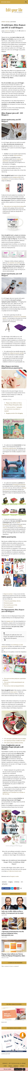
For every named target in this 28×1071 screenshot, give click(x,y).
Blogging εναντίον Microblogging (14, 413)
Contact (16, 1065)
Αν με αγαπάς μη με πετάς (10, 605)
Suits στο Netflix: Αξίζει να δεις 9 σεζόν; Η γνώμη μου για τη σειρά (12, 912)
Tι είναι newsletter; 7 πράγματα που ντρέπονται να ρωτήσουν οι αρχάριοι (13, 409)
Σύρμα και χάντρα (8, 594)
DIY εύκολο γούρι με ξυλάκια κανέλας (13, 742)
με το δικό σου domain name (14, 871)
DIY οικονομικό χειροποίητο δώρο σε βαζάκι (15, 738)
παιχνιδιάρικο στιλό (6, 179)
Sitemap (22, 1065)
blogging (10, 881)
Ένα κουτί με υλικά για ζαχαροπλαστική (14, 686)
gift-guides (4, 884)
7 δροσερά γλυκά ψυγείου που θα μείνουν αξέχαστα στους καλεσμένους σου (12, 933)
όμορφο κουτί (9, 621)
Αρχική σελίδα (5, 21)
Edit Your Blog (13, 1063)
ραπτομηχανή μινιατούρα (19, 484)
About (10, 1065)
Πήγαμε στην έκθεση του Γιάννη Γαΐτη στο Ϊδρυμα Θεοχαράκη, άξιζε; (13, 955)
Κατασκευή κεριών (8, 603)
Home (5, 1065)
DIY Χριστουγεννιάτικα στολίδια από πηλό (14, 740)
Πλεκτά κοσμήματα (9, 607)
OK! (24, 1069)
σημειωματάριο (17, 155)
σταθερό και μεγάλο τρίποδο (16, 353)
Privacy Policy (14, 1067)
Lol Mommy (23, 1063)
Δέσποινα (13, 21)
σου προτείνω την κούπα (14, 262)
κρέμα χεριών (13, 692)
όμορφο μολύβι (17, 177)
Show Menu (6, 2)
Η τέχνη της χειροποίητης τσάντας (12, 601)
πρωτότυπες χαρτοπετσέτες (10, 448)
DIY (22, 881)
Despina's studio (14, 876)
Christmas (16, 881)
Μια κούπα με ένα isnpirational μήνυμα (14, 206)
